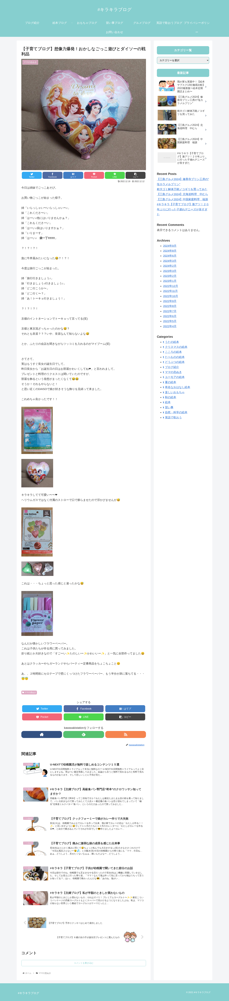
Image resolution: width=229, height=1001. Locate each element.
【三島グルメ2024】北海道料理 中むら (182, 194)
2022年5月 (170, 321)
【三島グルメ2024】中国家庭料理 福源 (182, 199)
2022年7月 (170, 311)
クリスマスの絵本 (176, 346)
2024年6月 (170, 255)
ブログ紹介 (172, 367)
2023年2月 (170, 275)
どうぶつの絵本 (175, 362)
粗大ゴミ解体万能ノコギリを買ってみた (182, 189)
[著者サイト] (41, 734)
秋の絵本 (170, 397)
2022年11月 (170, 291)
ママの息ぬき (30, 692)
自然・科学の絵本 (176, 412)
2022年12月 (170, 286)
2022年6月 (170, 316)
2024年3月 (170, 260)
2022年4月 (170, 326)
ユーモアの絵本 (175, 377)
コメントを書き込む (83, 963)
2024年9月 (170, 245)
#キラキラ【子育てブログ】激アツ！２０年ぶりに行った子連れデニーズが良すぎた (183, 209)
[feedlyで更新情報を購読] (83, 734)
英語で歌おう (173, 417)
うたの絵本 (172, 342)
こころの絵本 (173, 351)
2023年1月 (170, 280)
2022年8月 (170, 306)
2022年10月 (170, 296)
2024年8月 (170, 250)
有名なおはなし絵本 (177, 387)
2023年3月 (170, 271)
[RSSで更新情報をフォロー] (125, 734)
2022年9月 (170, 301)
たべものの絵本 (175, 357)
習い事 (169, 407)
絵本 (168, 402)
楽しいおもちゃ (175, 392)
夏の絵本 (170, 382)
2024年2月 (170, 265)
